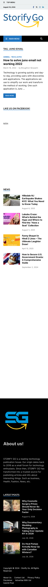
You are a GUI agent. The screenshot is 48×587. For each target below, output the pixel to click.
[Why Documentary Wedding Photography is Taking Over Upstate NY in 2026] (11, 522)
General (6, 57)
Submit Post (8, 583)
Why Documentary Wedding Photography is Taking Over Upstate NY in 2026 (32, 528)
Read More (8, 95)
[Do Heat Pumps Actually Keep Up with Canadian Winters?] (11, 544)
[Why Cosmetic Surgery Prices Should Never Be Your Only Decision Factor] (11, 501)
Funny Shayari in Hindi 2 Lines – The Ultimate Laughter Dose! (32, 239)
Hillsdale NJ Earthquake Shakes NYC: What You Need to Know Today (33, 199)
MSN (5, 123)
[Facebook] (33, 7)
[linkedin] (43, 7)
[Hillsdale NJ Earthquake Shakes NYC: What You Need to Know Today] (11, 196)
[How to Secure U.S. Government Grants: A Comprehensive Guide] (11, 254)
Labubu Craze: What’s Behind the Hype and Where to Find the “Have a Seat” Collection (32, 220)
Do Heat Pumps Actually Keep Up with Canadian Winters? (31, 547)
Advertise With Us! (23, 580)
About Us (7, 577)
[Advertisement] (24, 158)
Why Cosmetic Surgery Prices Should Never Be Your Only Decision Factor (32, 507)
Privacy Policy (34, 577)
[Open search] (41, 39)
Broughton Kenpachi (29, 68)
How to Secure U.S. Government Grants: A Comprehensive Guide (32, 258)
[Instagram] (39, 7)
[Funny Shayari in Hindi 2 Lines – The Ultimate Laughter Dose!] (11, 236)
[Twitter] (36, 7)
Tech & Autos (16, 57)
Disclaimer (7, 580)
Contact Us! (19, 577)
